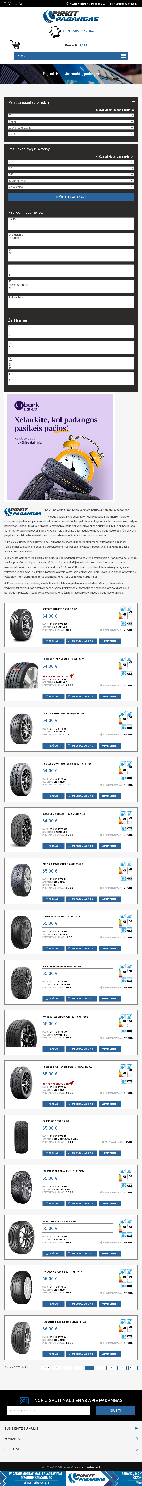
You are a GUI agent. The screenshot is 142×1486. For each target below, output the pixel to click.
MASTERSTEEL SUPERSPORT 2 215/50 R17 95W (65, 1017)
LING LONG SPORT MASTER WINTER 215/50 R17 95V (67, 764)
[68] (71, 364)
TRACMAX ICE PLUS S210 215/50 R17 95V (62, 1271)
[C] (71, 333)
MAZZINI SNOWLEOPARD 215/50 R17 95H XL (63, 864)
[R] (71, 275)
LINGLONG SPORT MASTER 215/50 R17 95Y (63, 659)
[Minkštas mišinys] (71, 284)
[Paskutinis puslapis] (133, 1368)
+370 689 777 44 (78, 31)
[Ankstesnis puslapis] (56, 1368)
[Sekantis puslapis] (122, 1368)
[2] (71, 377)
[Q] (71, 272)
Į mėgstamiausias (81, 641)
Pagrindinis (51, 74)
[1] (71, 373)
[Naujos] (71, 219)
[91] (71, 250)
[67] (71, 361)
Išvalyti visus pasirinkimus (116, 110)
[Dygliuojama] (71, 234)
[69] (71, 367)
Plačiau (53, 641)
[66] (71, 358)
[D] (71, 336)
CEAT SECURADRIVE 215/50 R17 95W (59, 609)
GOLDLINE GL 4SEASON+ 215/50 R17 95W (62, 966)
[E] (71, 352)
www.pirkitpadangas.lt (87, 1467)
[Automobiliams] (71, 297)
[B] (71, 330)
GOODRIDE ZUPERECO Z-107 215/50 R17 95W (63, 814)
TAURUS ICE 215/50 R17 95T (55, 1121)
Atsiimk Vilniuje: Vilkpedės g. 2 (87, 3)
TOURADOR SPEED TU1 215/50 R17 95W (61, 916)
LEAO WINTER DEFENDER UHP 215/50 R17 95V (64, 1322)
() (9, 3)
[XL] (71, 287)
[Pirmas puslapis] (45, 1368)
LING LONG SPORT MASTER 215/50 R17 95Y (63, 713)
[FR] (71, 281)
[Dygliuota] (71, 237)
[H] (71, 266)
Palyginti (110, 641)
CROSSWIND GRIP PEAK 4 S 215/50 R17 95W (63, 1171)
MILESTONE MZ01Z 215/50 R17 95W (59, 1221)
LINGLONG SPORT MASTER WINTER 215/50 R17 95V (67, 1067)
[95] (71, 253)
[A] (71, 327)
